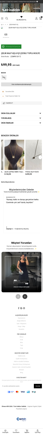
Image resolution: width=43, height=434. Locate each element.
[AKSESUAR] (5, 24)
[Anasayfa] (3, 24)
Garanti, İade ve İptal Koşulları (21, 367)
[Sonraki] (24, 296)
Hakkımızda (21, 356)
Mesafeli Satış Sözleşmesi (21, 364)
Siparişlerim (21, 318)
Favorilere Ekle (11, 155)
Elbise (21, 337)
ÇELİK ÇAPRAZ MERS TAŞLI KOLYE (11, 172)
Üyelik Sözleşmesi (21, 359)
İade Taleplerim (21, 323)
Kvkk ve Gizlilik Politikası (21, 361)
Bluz (21, 342)
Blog (21, 372)
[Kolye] (7, 24)
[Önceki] (18, 296)
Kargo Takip (21, 326)
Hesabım (21, 329)
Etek (21, 340)
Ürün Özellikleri (8, 113)
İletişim (21, 370)
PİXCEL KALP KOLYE (29, 172)
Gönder (38, 386)
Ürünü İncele (15, 155)
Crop (21, 348)
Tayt (21, 345)
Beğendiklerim (21, 321)
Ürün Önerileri (7, 123)
